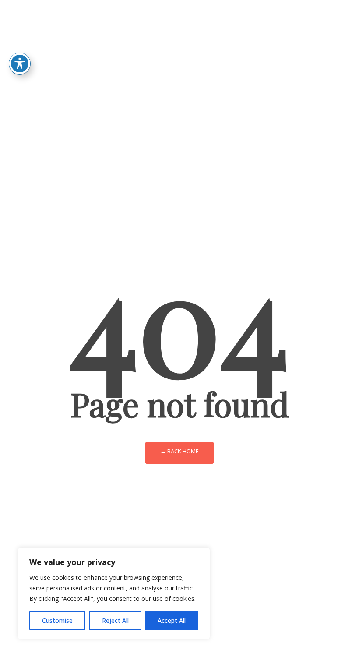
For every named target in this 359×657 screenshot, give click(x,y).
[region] (114, 593)
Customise (57, 620)
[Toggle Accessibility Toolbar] (19, 63)
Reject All (115, 620)
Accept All (172, 620)
